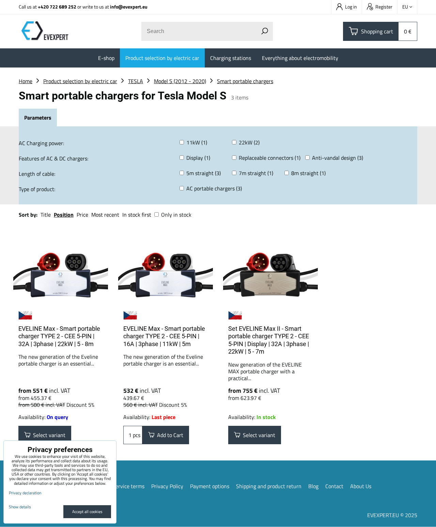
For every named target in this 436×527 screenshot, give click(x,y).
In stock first (136, 215)
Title (46, 215)
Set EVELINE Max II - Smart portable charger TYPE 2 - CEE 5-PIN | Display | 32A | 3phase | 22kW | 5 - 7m (268, 340)
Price (82, 215)
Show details (20, 507)
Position (64, 215)
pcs (135, 435)
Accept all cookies (87, 511)
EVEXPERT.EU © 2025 (392, 515)
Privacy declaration (25, 493)
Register (383, 6)
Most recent (105, 215)
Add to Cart (168, 435)
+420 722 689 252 (57, 6)
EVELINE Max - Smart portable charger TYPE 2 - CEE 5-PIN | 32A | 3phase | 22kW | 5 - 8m (59, 336)
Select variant (47, 435)
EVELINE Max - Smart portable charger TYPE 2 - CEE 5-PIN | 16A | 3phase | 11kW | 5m (164, 336)
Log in (351, 6)
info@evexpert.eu (128, 6)
